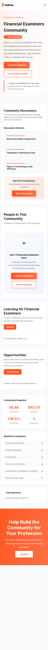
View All (10, 327)
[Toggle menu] (44, 5)
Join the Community (16, 65)
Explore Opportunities (18, 74)
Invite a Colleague (24, 284)
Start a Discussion (24, 193)
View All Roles (13, 372)
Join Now (24, 554)
